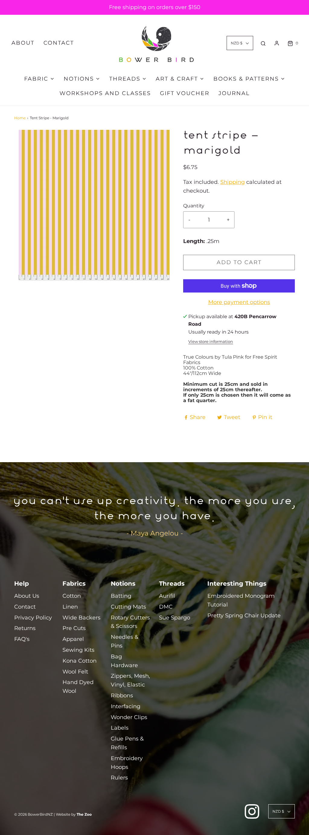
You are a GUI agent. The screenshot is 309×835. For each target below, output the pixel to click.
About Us (26, 596)
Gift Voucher (184, 93)
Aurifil (167, 596)
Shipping (232, 182)
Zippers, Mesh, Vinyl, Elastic (130, 680)
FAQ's (22, 639)
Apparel (73, 639)
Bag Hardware (124, 661)
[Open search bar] (263, 43)
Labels (120, 728)
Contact (58, 43)
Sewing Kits (78, 650)
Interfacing (125, 706)
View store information (210, 341)
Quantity (193, 206)
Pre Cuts (74, 628)
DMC (166, 606)
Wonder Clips (129, 717)
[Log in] (276, 43)
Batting (121, 596)
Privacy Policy (33, 617)
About (22, 43)
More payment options (239, 302)
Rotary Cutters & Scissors (130, 622)
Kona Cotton (79, 660)
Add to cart (239, 262)
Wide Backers (81, 617)
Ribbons (122, 695)
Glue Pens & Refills (127, 743)
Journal (234, 93)
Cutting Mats (128, 606)
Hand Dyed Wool (78, 686)
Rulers (119, 777)
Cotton (71, 596)
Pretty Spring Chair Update (244, 615)
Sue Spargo (174, 617)
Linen (70, 606)
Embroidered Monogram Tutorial (241, 600)
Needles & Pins (124, 641)
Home (20, 118)
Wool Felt (75, 671)
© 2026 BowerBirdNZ (33, 814)
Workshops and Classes (105, 93)
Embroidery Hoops (127, 762)
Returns (25, 628)
